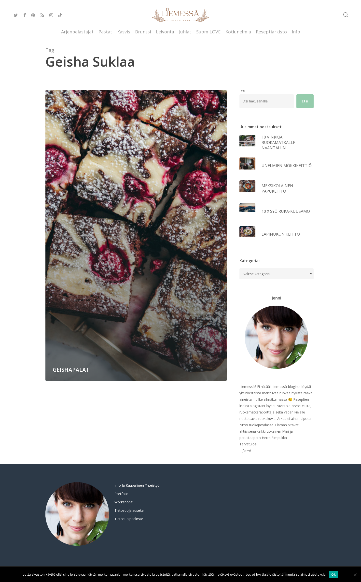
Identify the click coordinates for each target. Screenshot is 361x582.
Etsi (242, 91)
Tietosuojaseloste (128, 518)
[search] (346, 14)
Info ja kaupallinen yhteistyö (137, 485)
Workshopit (123, 502)
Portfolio (121, 493)
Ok (333, 574)
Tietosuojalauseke (129, 510)
